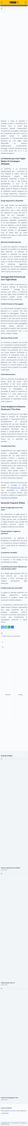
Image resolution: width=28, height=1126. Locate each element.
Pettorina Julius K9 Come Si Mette (10, 868)
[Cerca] (26, 2)
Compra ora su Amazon (9, 498)
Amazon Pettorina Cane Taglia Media (11, 636)
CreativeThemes (5, 1124)
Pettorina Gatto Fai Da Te (8, 983)
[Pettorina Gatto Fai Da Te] (14, 927)
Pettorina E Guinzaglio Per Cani (9, 1097)
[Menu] (2, 2)
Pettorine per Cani (17, 488)
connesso (13, 1111)
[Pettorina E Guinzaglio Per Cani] (14, 1041)
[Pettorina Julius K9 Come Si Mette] (14, 812)
